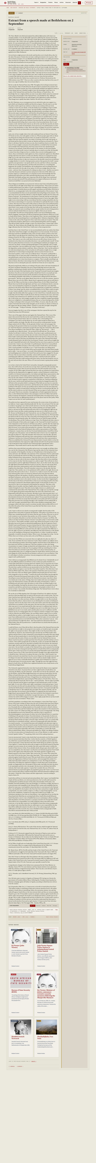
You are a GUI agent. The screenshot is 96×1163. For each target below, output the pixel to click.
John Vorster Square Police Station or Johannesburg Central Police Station (45, 948)
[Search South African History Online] (79, 2)
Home (8, 7)
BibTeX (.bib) (16, 916)
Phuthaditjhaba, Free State (45, 1037)
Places (56, 2)
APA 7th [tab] (33, 905)
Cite (58, 33)
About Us (75, 2)
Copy (56, 909)
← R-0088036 (11, 1066)
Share (76, 33)
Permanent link (69, 33)
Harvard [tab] (38, 905)
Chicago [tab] (55, 905)
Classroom (68, 2)
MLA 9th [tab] (49, 905)
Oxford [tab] (43, 905)
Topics (36, 2)
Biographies (43, 2)
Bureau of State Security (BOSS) (21, 991)
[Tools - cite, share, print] (82, 2)
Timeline (50, 2)
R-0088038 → (20, 1066)
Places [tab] (66, 64)
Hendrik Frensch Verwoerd (18, 1037)
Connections (83, 33)
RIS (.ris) (25, 916)
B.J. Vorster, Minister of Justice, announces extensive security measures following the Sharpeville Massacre (46, 994)
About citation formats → (52, 916)
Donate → (33, 1061)
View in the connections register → (72, 76)
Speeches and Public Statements (27, 7)
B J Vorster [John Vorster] (18, 946)
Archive (61, 2)
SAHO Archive (13, 7)
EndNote (32, 916)
